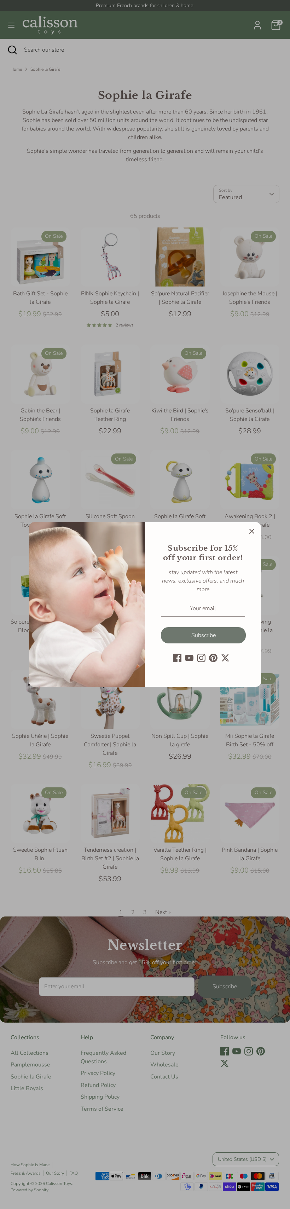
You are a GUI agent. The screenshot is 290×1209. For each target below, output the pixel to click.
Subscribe (203, 635)
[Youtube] (189, 658)
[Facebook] (177, 658)
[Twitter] (225, 658)
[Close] (252, 531)
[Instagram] (201, 658)
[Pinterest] (213, 658)
